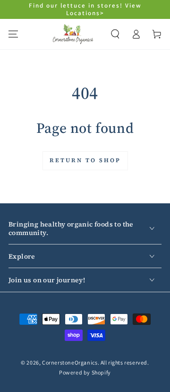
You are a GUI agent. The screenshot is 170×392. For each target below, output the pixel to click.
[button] (115, 34)
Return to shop (85, 160)
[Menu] (13, 34)
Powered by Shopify (85, 372)
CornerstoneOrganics (69, 362)
